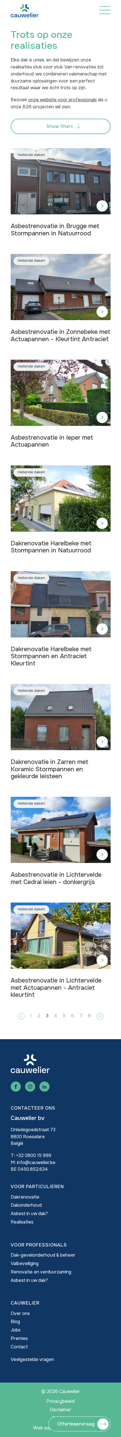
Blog (15, 1321)
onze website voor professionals (62, 100)
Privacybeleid (60, 1401)
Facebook (16, 1087)
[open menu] (105, 10)
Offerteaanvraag (76, 1424)
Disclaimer (60, 1410)
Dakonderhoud (26, 1205)
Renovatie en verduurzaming (41, 1272)
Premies (19, 1338)
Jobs (16, 1330)
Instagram (30, 1087)
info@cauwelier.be (36, 1162)
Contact (19, 1347)
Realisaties (22, 1222)
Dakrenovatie (25, 1197)
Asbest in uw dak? (29, 1213)
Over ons (20, 1313)
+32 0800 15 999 (33, 1155)
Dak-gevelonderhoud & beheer (43, 1255)
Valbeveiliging (25, 1263)
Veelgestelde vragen (32, 1359)
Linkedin (44, 1087)
